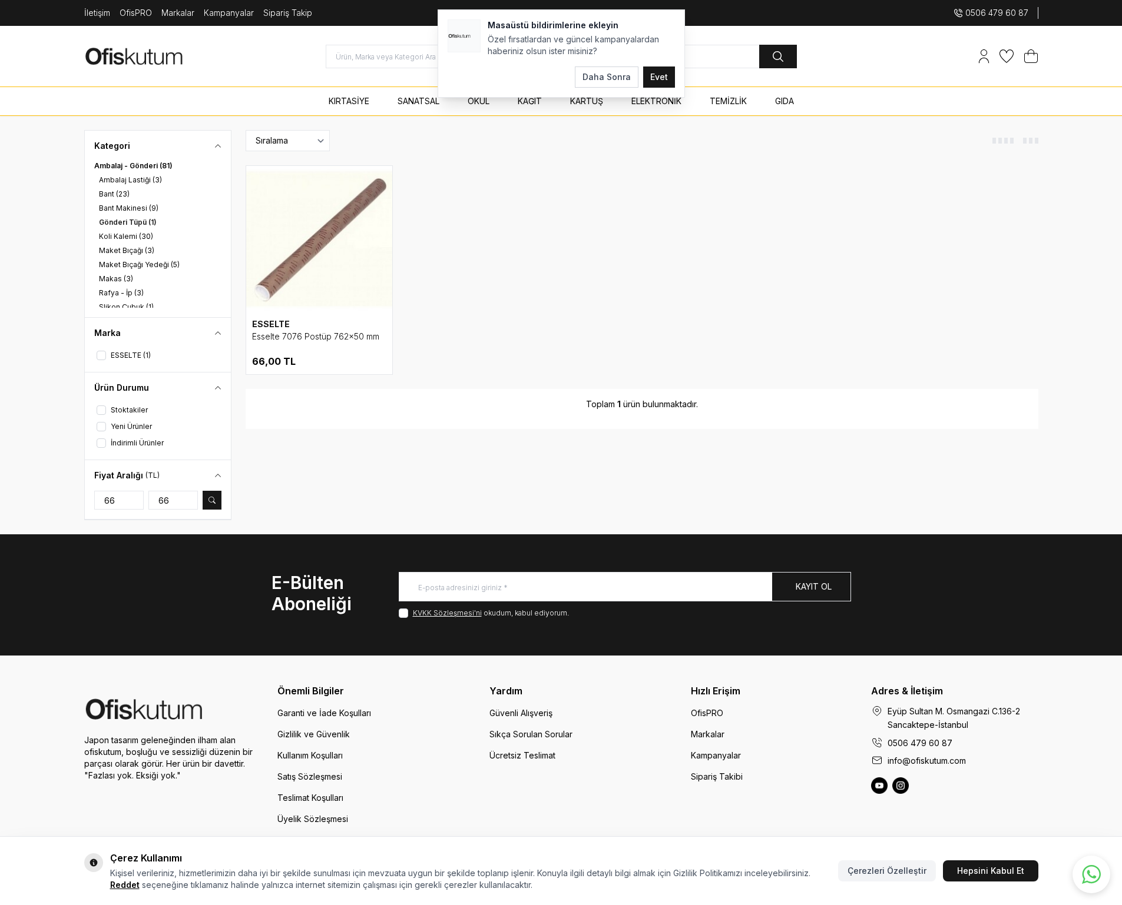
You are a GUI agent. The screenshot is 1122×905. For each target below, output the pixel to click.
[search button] (778, 56)
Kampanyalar (229, 13)
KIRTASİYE (349, 101)
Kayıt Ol (814, 586)
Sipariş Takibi (717, 776)
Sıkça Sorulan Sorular (530, 734)
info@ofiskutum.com (927, 761)
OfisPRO (136, 13)
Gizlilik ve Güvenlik (313, 734)
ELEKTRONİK (656, 101)
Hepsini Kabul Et (990, 871)
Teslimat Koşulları (310, 798)
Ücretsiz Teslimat (522, 755)
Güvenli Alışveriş (520, 713)
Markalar (177, 13)
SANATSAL (418, 101)
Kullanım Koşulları (310, 755)
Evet (659, 77)
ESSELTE (271, 324)
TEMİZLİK (728, 101)
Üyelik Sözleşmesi (312, 819)
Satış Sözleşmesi (309, 776)
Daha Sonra (606, 77)
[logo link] (155, 56)
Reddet (125, 885)
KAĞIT (530, 101)
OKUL (478, 101)
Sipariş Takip (287, 13)
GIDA (784, 101)
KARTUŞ (586, 101)
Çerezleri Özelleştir (887, 871)
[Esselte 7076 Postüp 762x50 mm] (319, 239)
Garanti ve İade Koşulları (324, 713)
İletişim (97, 13)
